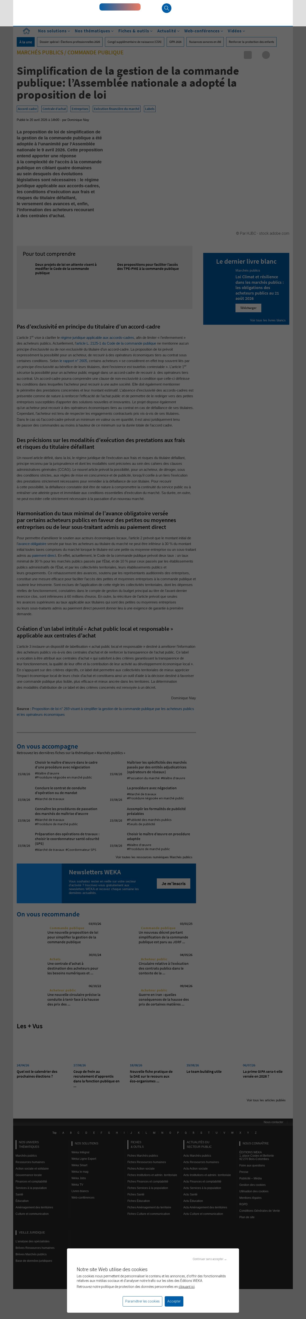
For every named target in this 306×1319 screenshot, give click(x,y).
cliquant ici (187, 1287)
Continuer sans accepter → (210, 1259)
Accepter (174, 1301)
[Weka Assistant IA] (120, 7)
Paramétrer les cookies (142, 1301)
